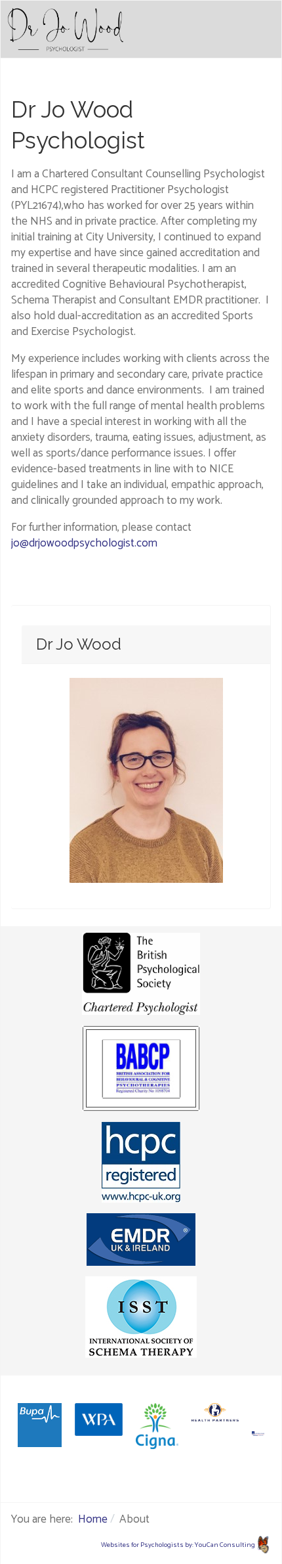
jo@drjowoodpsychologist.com (84, 543)
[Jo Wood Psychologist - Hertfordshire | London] (66, 29)
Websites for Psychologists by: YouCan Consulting (178, 1545)
